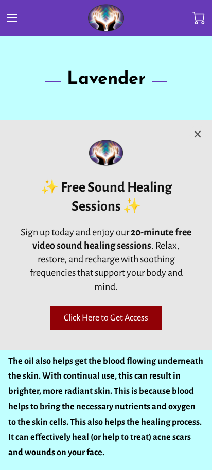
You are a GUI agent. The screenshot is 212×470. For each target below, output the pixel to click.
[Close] (197, 134)
